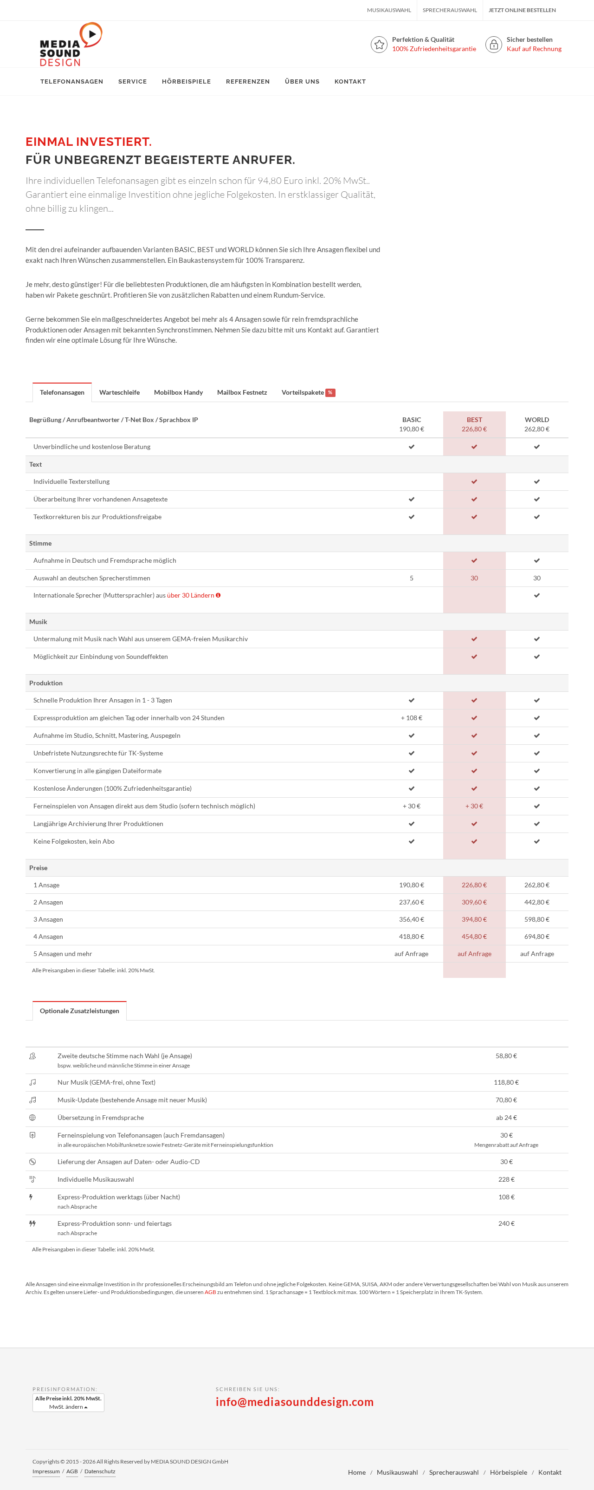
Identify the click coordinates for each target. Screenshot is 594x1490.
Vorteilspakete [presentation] (307, 392)
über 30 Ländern (190, 595)
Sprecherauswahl (450, 10)
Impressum (46, 1471)
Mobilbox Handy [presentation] (178, 392)
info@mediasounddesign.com (295, 1401)
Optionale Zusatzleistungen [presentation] (79, 1011)
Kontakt (550, 1472)
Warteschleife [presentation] (119, 392)
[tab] (62, 392)
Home (357, 1472)
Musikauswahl (389, 10)
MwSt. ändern (68, 1402)
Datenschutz (100, 1471)
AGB (210, 1291)
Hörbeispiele (508, 1472)
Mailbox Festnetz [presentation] (242, 392)
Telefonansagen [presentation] (62, 392)
